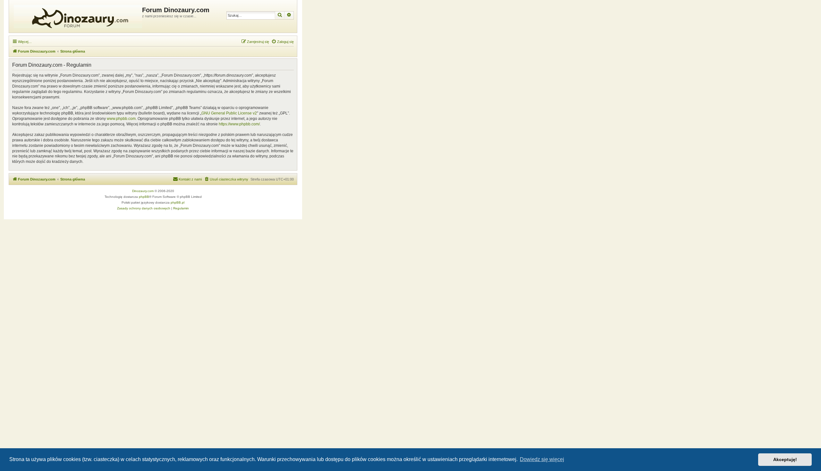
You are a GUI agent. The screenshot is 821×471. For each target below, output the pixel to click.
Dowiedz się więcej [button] (542, 459)
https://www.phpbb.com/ (239, 124)
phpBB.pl (177, 202)
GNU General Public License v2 (229, 113)
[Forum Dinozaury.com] (76, 16)
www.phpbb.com (121, 118)
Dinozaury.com (143, 191)
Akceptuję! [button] (785, 459)
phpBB (144, 196)
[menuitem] (282, 42)
